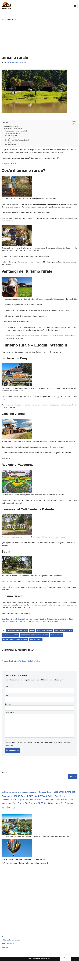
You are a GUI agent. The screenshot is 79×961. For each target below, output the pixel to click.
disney (49, 792)
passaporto (7, 803)
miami (39, 800)
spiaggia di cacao (30, 792)
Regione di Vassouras (14, 138)
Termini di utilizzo (8, 943)
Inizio (3, 19)
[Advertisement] (39, 37)
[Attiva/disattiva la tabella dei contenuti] (73, 123)
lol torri (12, 807)
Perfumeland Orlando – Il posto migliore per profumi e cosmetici (25, 863)
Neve (30, 959)
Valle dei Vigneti (12, 135)
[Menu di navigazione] (75, 6)
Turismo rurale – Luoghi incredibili (15, 131)
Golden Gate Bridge (56, 796)
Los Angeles (30, 800)
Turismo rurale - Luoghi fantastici (15, 639)
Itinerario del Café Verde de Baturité (18, 140)
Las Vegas (18, 799)
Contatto (5, 947)
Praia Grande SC (20, 803)
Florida (16, 796)
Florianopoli (7, 796)
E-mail (7, 695)
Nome (7, 686)
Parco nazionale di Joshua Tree (61, 800)
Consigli (42, 792)
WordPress (47, 959)
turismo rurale (12, 144)
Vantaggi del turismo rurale (13, 128)
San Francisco (67, 803)
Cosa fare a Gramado (10, 619)
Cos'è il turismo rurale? (11, 126)
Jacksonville (7, 800)
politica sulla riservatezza (11, 940)
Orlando (45, 800)
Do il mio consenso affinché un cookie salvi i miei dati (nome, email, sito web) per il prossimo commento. (38, 744)
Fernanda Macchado (10, 62)
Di (2, 936)
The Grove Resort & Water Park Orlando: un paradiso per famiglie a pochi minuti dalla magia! (35, 837)
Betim (9, 142)
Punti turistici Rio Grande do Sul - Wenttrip (24, 661)
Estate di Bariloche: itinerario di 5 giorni (54, 619)
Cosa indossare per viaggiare (29, 619)
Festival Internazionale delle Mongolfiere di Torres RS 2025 (23, 859)
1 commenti (22, 62)
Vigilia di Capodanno (50, 803)
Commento (9, 713)
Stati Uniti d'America (64, 792)
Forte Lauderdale (37, 795)
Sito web (8, 704)
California (6, 792)
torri (4, 807)
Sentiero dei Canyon (14, 133)
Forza (23, 796)
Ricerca (4, 772)
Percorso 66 (34, 803)
